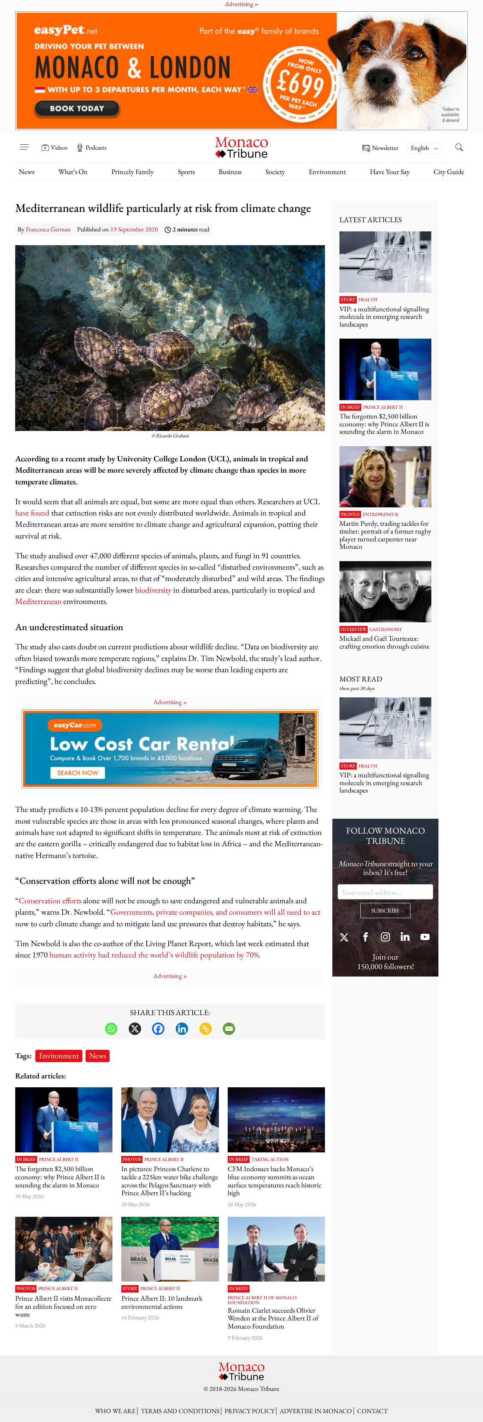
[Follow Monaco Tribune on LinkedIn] (405, 938)
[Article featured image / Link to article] (63, 1119)
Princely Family (132, 171)
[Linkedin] (182, 1029)
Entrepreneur (380, 514)
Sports (186, 171)
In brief (26, 1159)
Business (230, 171)
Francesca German (48, 229)
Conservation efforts (50, 900)
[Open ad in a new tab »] (241, 70)
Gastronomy (385, 629)
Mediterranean (38, 600)
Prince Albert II (58, 1159)
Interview (353, 629)
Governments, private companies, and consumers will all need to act (215, 911)
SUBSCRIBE (385, 910)
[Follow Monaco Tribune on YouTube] (425, 938)
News (26, 171)
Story (130, 1288)
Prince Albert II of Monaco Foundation (262, 1300)
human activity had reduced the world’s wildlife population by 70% (154, 954)
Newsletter (385, 148)
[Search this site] (459, 148)
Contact (372, 1411)
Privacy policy (249, 1411)
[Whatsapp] (111, 1029)
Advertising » (170, 702)
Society (275, 171)
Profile (350, 514)
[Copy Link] (205, 1029)
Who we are (115, 1411)
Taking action (270, 1159)
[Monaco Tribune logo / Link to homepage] (241, 147)
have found (32, 512)
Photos (132, 1159)
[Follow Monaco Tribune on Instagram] (385, 938)
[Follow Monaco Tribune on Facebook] (365, 938)
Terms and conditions (180, 1411)
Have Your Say (390, 171)
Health (368, 299)
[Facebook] (158, 1029)
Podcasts (96, 147)
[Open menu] (24, 142)
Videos (59, 147)
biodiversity (153, 589)
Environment (327, 171)
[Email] (229, 1029)
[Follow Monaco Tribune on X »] (345, 938)
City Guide (448, 171)
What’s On (73, 171)
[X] (135, 1029)
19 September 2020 (134, 229)
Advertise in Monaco (316, 1411)
